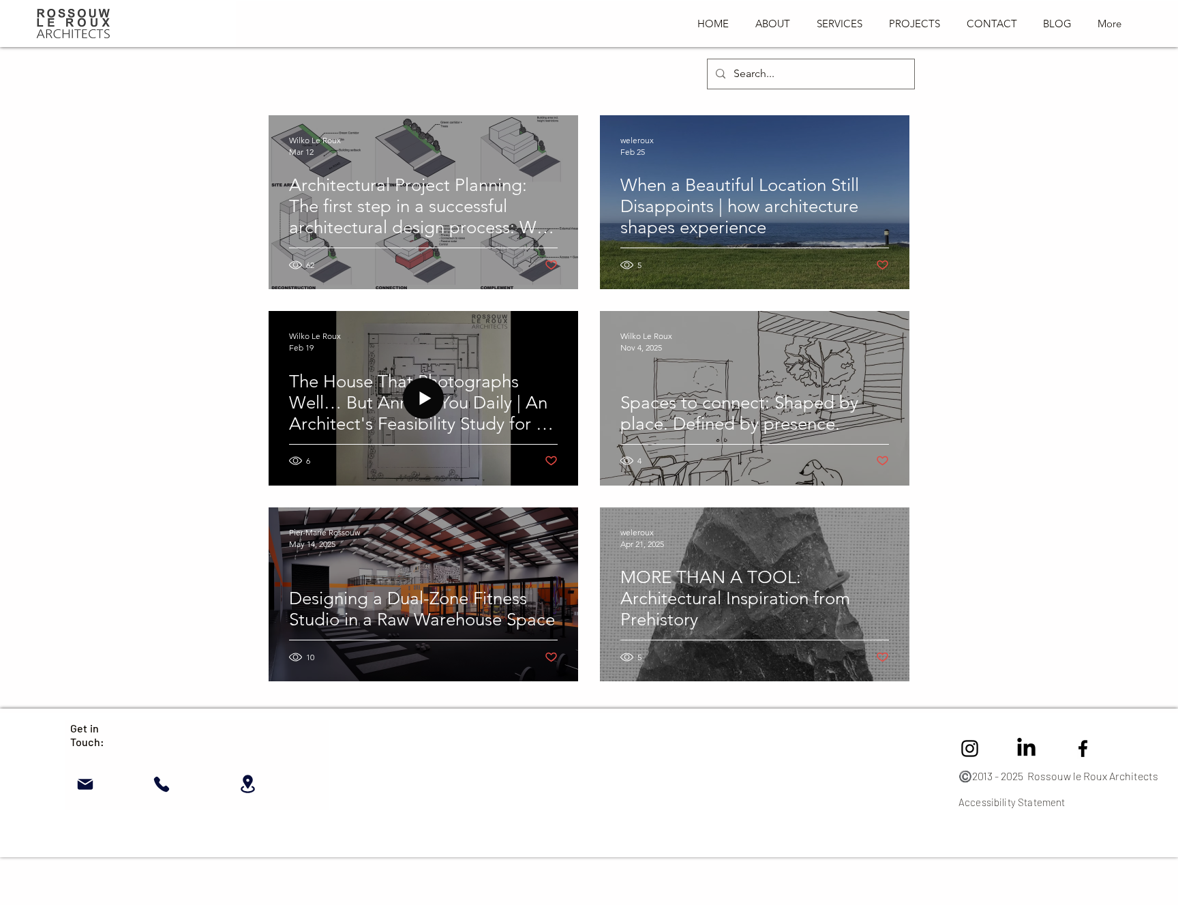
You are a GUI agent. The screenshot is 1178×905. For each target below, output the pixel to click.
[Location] (247, 784)
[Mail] (85, 784)
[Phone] (161, 784)
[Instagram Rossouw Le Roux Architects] (969, 748)
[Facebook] (1083, 748)
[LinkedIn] (1026, 748)
